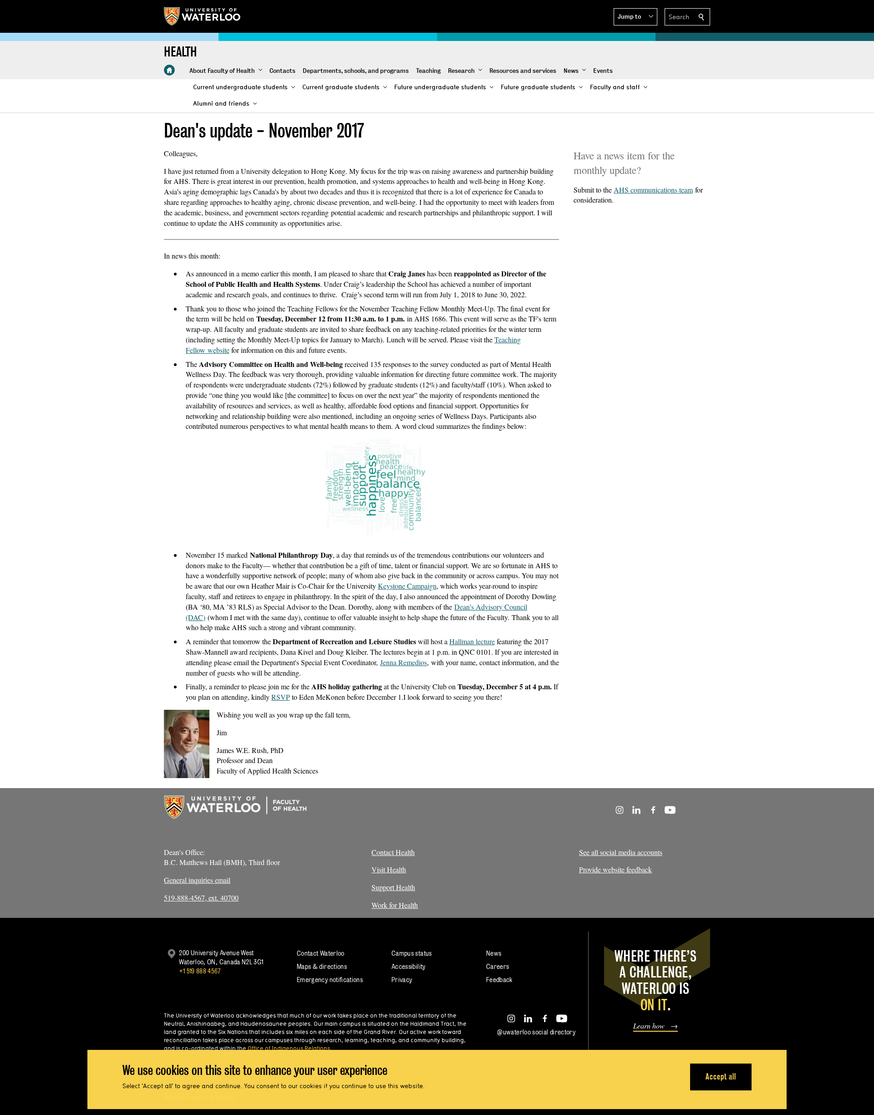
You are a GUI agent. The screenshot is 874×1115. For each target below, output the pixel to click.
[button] (635, 17)
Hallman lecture (472, 641)
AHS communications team (653, 189)
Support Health (393, 887)
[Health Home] (169, 70)
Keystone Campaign (407, 586)
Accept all (721, 1076)
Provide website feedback (615, 869)
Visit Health (388, 869)
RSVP (280, 697)
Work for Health (394, 905)
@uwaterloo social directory (536, 1032)
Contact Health (393, 852)
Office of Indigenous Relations (289, 1048)
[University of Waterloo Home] (202, 16)
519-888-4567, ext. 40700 (201, 897)
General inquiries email (197, 880)
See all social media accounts (620, 852)
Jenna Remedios (403, 662)
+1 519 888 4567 (200, 971)
